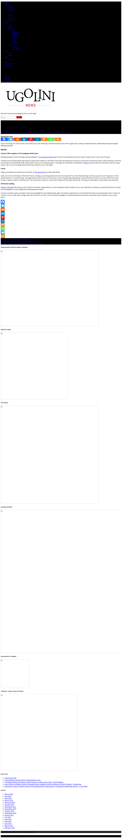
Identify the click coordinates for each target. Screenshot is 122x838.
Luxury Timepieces (14, 239)
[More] (58, 139)
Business (7, 22)
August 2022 (9, 815)
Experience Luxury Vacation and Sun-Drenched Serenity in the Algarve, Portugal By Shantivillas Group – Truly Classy (46, 786)
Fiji (13, 38)
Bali (13, 30)
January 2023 (9, 805)
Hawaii (14, 40)
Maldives (14, 34)
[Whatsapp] (50, 139)
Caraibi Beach (16, 32)
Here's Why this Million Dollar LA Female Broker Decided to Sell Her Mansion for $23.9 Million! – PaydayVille (43, 784)
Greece (14, 47)
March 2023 (9, 800)
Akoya (86, 163)
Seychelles (15, 43)
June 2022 (8, 819)
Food (6, 51)
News (6, 57)
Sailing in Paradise (7, 187)
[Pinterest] (30, 139)
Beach (10, 28)
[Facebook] (4, 139)
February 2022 (10, 828)
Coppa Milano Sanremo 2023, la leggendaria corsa (23, 780)
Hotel (10, 26)
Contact (7, 62)
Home (6, 3)
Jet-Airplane (12, 9)
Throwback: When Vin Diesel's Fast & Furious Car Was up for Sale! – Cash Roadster (34, 782)
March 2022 (9, 826)
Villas (9, 17)
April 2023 (8, 798)
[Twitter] (10, 139)
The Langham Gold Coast (47, 157)
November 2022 (10, 809)
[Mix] (44, 139)
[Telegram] (3, 232)
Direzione (24, 127)
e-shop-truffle (9, 64)
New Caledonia (16, 49)
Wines (10, 53)
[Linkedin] (24, 139)
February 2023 (10, 803)
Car (9, 13)
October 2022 (9, 811)
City (9, 45)
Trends (10, 59)
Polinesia (15, 36)
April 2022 (8, 824)
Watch (10, 15)
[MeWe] (37, 139)
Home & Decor (12, 19)
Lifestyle (7, 5)
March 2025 (9, 794)
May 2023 (8, 796)
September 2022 (10, 813)
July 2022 (8, 817)
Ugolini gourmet (10, 778)
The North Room (40, 172)
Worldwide (26, 239)
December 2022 (10, 807)
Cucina (10, 55)
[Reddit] (17, 139)
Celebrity (11, 7)
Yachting (10, 11)
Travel (6, 24)
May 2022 (8, 821)
